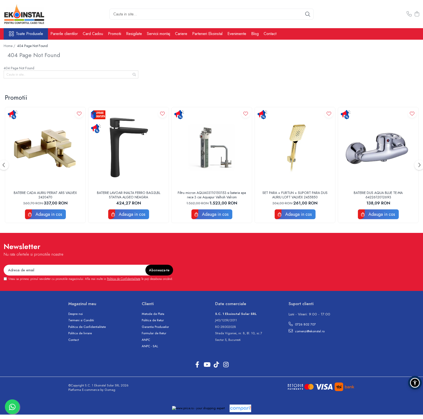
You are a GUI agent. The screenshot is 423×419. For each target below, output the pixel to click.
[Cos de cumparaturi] (416, 14)
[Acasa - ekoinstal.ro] (28, 14)
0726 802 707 (305, 324)
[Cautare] (308, 14)
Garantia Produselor (155, 327)
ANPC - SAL (150, 346)
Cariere (181, 33)
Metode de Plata (153, 314)
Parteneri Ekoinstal (207, 33)
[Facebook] (197, 364)
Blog (255, 33)
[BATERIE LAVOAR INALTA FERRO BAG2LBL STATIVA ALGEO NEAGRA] (128, 147)
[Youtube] (206, 364)
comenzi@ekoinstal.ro (309, 331)
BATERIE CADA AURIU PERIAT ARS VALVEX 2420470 (45, 195)
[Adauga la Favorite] (79, 113)
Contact (270, 33)
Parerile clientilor (64, 33)
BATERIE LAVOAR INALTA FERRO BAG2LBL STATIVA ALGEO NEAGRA (128, 195)
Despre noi (75, 314)
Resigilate (134, 33)
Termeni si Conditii (81, 320)
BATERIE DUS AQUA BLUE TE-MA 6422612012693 (378, 195)
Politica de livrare (80, 333)
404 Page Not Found (32, 45)
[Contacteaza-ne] (409, 14)
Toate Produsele (29, 33)
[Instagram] (226, 364)
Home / (10, 45)
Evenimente (236, 33)
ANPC (146, 340)
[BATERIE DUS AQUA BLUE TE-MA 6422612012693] (378, 147)
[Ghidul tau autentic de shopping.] (240, 408)
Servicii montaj (158, 33)
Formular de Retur (154, 333)
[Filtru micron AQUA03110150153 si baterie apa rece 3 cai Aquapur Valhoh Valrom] (212, 147)
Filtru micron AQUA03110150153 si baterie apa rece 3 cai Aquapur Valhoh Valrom (212, 195)
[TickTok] (216, 364)
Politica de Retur (153, 320)
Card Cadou (93, 33)
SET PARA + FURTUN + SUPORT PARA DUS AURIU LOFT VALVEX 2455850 (295, 195)
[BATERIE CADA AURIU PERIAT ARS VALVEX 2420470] (45, 147)
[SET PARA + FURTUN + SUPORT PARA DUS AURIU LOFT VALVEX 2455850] (295, 147)
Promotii (114, 33)
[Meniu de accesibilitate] (415, 383)
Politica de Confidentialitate (123, 279)
